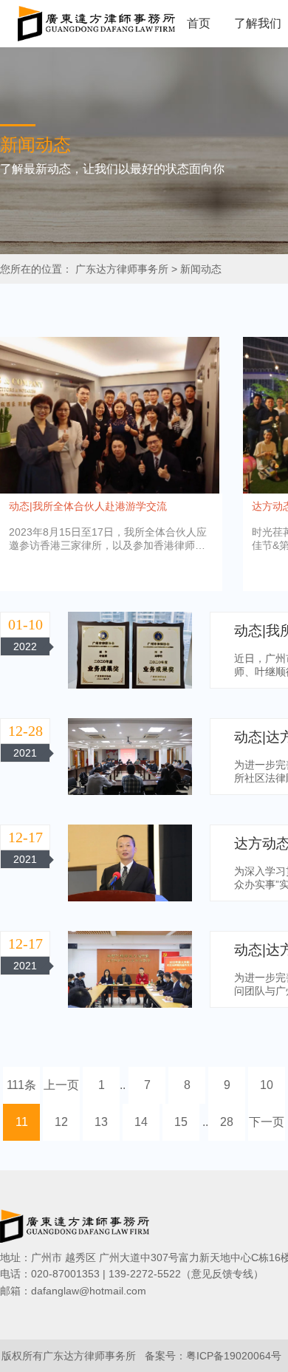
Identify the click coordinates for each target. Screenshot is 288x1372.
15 (181, 1122)
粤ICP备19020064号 (233, 1356)
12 (61, 1122)
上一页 (61, 1085)
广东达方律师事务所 (121, 269)
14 (141, 1122)
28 (226, 1122)
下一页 (266, 1122)
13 (101, 1122)
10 (266, 1085)
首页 (198, 23)
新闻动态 (201, 269)
